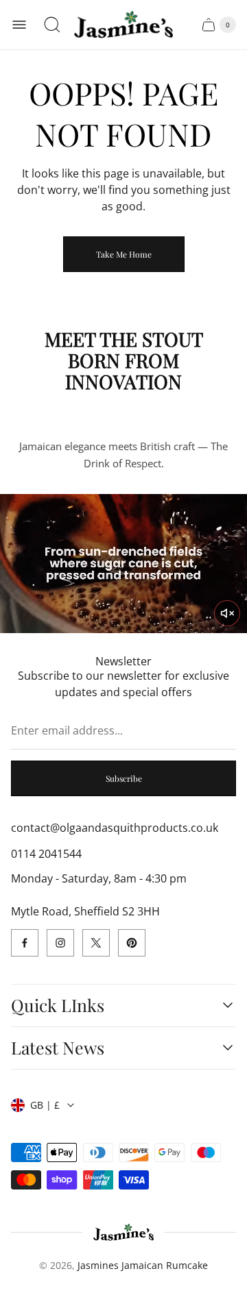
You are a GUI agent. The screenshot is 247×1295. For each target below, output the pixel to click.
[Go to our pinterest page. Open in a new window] (131, 943)
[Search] (52, 25)
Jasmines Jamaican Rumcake (143, 1265)
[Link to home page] (123, 1232)
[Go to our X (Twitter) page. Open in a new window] (96, 943)
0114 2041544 (46, 853)
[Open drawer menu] (19, 25)
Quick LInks (57, 1005)
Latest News (57, 1048)
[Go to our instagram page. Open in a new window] (60, 943)
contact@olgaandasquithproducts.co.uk (114, 827)
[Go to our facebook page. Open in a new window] (24, 943)
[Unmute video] (227, 613)
